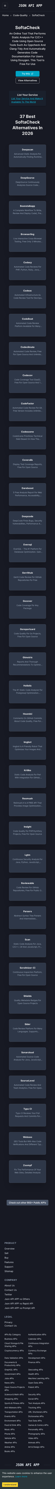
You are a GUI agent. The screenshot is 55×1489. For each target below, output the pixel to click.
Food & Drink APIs (13, 1425)
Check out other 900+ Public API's (27, 1202)
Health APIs (33, 1374)
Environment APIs (13, 1420)
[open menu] (5, 5)
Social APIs (33, 1399)
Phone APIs (10, 1434)
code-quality (20, 15)
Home (5, 15)
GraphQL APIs (11, 1369)
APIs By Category (13, 1334)
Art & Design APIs (36, 1447)
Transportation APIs (14, 1412)
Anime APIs (10, 1447)
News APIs (9, 1383)
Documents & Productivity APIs (12, 1363)
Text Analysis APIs (36, 1403)
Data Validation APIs (14, 1358)
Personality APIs (35, 1429)
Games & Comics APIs (38, 1425)
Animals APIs (34, 1442)
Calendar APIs (34, 1339)
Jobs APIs (9, 1378)
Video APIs (33, 1438)
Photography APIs (36, 1434)
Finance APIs (34, 1362)
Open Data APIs (35, 1383)
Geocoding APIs (35, 1369)
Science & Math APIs (14, 1394)
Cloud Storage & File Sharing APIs (14, 1344)
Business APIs (11, 1339)
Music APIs (10, 1429)
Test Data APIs (35, 1420)
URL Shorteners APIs (37, 1412)
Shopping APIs (11, 1399)
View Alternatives (27, 80)
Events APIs (10, 1416)
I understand (10, 1484)
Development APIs (36, 1358)
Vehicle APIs (10, 1438)
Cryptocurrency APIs (14, 1350)
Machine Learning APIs (38, 1378)
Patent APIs (33, 1387)
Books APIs (10, 1451)
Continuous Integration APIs (38, 1344)
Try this (26, 73)
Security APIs (34, 1394)
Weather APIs (11, 1442)
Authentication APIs (37, 1334)
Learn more (21, 1476)
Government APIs (12, 1374)
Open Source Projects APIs (15, 1388)
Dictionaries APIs (36, 1416)
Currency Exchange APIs (37, 1352)
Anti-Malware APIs (13, 1407)
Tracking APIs (34, 1407)
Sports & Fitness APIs (14, 1403)
